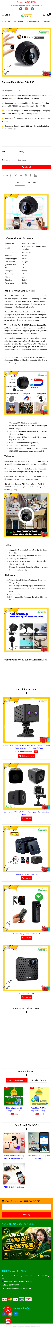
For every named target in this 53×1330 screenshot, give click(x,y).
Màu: (4, 151)
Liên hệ (27, 167)
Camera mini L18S (26, 993)
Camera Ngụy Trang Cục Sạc (26, 874)
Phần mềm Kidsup (37, 1080)
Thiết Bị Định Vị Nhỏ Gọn (14, 1187)
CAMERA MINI (19, 21)
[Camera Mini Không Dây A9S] (26, 15)
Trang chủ (6, 21)
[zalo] (32, 8)
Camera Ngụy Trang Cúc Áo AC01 (26, 934)
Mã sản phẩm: (8, 91)
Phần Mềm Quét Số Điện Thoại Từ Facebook (14, 1109)
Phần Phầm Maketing (16, 1080)
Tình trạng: (6, 160)
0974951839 (31, 2)
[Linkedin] (20, 175)
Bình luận (31, 183)
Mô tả (19, 183)
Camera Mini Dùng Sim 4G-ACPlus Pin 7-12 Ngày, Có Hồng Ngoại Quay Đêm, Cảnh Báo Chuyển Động (26, 746)
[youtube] (27, 8)
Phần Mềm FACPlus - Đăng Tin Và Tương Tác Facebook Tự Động (39, 1109)
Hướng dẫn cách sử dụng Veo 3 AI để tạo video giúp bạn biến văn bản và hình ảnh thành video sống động (14, 1157)
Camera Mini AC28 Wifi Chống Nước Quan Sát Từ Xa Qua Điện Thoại (26, 813)
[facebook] (21, 8)
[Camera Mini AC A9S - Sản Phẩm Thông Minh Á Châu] (26, 52)
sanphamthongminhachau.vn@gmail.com (27, 5)
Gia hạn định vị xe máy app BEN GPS (39, 1157)
